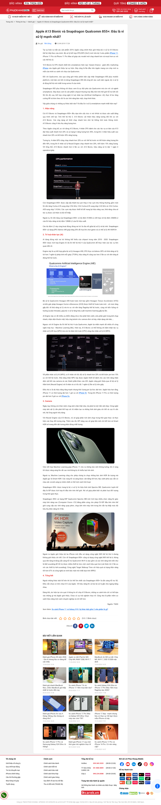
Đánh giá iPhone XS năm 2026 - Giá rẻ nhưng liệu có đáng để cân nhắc (54, 659)
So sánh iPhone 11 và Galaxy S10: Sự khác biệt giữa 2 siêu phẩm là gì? (80, 609)
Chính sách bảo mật (51, 770)
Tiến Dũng (47, 43)
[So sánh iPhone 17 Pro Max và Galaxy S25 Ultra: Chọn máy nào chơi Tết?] (80, 703)
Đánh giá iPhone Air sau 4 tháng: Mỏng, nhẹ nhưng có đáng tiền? (53, 716)
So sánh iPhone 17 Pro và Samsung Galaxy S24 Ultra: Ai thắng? (54, 744)
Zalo (157, 786)
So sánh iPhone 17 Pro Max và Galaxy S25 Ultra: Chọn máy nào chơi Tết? (79, 716)
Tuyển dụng (10, 784)
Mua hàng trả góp (12, 781)
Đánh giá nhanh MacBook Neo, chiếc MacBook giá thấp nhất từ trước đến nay (54, 687)
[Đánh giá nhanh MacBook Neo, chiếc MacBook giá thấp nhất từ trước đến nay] (54, 675)
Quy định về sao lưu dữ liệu (53, 781)
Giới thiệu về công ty (13, 763)
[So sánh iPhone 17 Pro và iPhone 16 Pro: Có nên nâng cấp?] (106, 732)
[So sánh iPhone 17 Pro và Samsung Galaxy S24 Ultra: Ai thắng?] (54, 732)
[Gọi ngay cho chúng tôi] (4, 795)
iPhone (45, 68)
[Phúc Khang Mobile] (17, 10)
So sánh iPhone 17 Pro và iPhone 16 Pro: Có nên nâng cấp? (105, 744)
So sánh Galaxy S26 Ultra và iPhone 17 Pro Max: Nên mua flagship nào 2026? (106, 687)
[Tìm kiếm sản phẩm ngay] (92, 10)
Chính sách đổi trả (50, 767)
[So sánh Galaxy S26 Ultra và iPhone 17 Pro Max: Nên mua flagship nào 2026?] (106, 675)
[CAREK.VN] (90, 792)
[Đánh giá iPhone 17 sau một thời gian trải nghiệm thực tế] (80, 732)
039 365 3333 (122, 11)
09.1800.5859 (98, 768)
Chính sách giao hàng (51, 777)
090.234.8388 (98, 774)
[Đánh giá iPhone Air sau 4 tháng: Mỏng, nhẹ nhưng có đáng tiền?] (54, 703)
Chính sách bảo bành (51, 763)
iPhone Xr (83, 393)
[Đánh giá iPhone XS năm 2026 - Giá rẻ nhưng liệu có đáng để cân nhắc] (54, 647)
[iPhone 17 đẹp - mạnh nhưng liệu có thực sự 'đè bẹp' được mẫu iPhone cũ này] (106, 703)
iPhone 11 (114, 53)
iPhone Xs (66, 396)
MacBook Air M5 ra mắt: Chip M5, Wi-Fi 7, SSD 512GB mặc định (106, 659)
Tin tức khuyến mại (13, 770)
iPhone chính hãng (12, 774)
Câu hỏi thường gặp (13, 777)
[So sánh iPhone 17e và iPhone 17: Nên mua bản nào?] (80, 675)
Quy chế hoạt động (13, 767)
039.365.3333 (98, 763)
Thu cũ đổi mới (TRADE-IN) (53, 784)
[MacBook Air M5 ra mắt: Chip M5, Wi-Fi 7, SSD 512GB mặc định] (106, 647)
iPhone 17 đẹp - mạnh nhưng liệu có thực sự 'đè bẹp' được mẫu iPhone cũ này (106, 716)
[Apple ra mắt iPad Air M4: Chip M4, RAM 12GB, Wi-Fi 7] (80, 647)
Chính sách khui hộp (51, 774)
